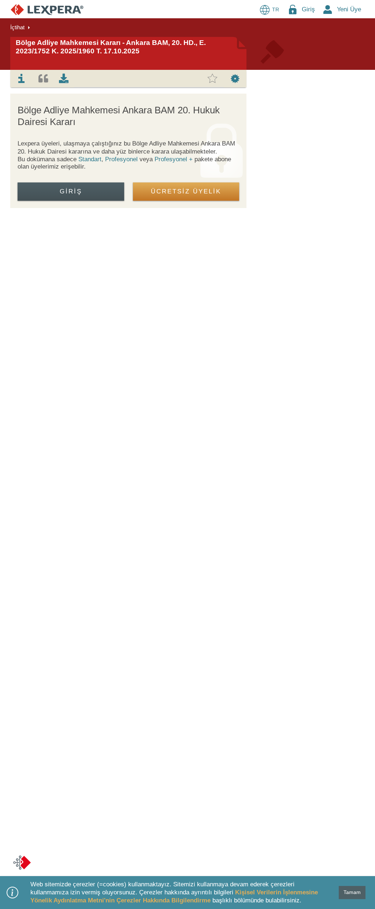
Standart (89, 159)
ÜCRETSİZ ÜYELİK (186, 191)
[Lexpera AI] (22, 862)
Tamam (352, 892)
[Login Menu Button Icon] (292, 9)
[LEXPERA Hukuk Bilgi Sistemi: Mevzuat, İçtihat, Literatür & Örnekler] (47, 9)
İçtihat (17, 27)
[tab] (21, 78)
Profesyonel (121, 159)
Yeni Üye (349, 9)
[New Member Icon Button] (327, 9)
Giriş (308, 9)
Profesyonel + (174, 159)
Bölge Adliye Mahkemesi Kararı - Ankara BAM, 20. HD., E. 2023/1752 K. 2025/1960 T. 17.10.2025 (111, 47)
